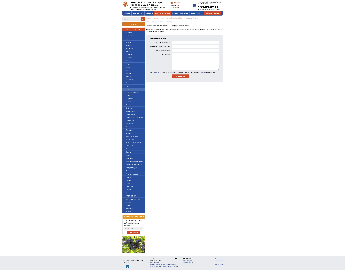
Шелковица (130, 209)
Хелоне (128, 202)
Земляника (129, 83)
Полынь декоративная (134, 165)
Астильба (129, 42)
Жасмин (128, 77)
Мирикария (130, 139)
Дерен (128, 67)
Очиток (128, 152)
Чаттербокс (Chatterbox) (174, 18)
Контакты (184, 13)
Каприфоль (130, 99)
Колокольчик (130, 111)
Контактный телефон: (163, 50)
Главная (127, 13)
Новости (149, 13)
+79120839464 (208, 6)
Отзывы (133, 24)
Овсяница (129, 146)
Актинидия (130, 36)
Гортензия (129, 61)
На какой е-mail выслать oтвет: (160, 46)
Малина (128, 133)
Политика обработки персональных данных (163, 264)
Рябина (128, 177)
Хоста (128, 205)
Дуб (127, 70)
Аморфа (128, 39)
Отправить (180, 76)
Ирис (162, 18)
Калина (128, 95)
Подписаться (133, 232)
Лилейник (129, 127)
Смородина (130, 187)
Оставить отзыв (188, 262)
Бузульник (129, 48)
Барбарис (129, 45)
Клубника (129, 108)
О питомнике (138, 13)
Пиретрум (129, 158)
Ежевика (129, 73)
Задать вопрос (196, 13)
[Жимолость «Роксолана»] (133, 244)
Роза (127, 171)
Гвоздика (129, 55)
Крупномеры (130, 114)
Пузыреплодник (131, 168)
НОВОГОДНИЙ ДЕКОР (134, 143)
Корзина (177, 3)
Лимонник (129, 130)
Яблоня (128, 212)
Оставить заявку (212, 13)
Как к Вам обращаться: (163, 42)
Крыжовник (130, 121)
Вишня (128, 51)
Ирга (127, 86)
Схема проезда (154, 262)
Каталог (155, 18)
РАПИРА (220, 261)
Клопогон (129, 105)
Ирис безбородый (132, 92)
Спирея (128, 190)
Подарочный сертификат (135, 161)
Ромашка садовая (132, 174)
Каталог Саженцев (162, 13)
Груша (128, 64)
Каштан (128, 102)
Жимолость (130, 80)
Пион (128, 155)
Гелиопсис (129, 58)
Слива (128, 183)
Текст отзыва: (166, 54)
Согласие (156, 72)
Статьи (175, 13)
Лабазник (129, 124)
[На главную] (125, 4)
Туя (127, 193)
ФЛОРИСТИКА (131, 196)
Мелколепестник (132, 136)
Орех (127, 149)
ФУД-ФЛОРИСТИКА (133, 199)
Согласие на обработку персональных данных (164, 266)
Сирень (128, 180)
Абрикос (129, 33)
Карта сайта (219, 264)
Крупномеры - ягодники (134, 117)
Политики (202, 72)
